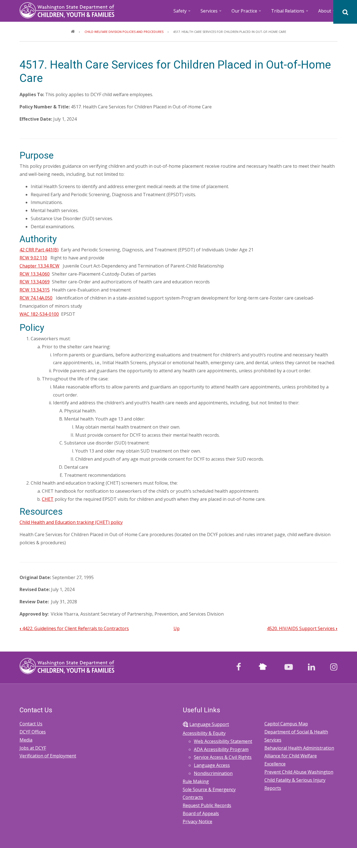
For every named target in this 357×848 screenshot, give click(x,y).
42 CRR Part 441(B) (39, 250)
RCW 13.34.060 (35, 274)
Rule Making (196, 781)
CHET (48, 499)
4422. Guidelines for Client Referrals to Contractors (74, 628)
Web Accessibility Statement (223, 741)
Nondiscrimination (213, 773)
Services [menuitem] (211, 13)
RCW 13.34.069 (35, 282)
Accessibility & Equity (204, 733)
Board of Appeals (201, 813)
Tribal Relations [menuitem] (290, 13)
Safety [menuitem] (182, 13)
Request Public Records (207, 805)
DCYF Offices (33, 732)
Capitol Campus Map (286, 724)
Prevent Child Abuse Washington (298, 772)
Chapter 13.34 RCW (39, 266)
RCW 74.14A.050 (36, 298)
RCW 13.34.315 (35, 290)
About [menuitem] (327, 13)
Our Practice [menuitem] (246, 13)
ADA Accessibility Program (221, 749)
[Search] (345, 12)
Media (26, 740)
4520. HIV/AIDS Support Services (302, 628)
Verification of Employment (48, 756)
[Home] (67, 10)
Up (176, 628)
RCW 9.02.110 (33, 258)
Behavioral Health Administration (299, 748)
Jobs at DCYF (33, 748)
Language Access (212, 765)
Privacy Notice (197, 821)
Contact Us (31, 724)
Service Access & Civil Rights (223, 757)
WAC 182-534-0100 (39, 314)
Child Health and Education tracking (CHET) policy (71, 522)
